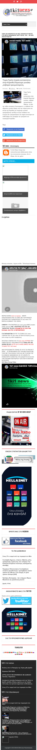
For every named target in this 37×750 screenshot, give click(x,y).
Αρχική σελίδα (17, 263)
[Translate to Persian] (25, 652)
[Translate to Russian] (33, 652)
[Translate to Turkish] (7, 652)
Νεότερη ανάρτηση (7, 263)
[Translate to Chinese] (11, 652)
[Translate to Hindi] (17, 652)
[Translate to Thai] (19, 654)
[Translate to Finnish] (15, 652)
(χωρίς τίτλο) (6, 583)
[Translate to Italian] (21, 652)
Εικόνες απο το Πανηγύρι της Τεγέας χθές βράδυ (17, 667)
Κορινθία (20, 88)
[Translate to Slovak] (15, 654)
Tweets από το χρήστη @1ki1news (12, 596)
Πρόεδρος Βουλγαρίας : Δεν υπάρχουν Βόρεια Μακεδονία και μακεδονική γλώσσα (16, 733)
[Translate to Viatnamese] (21, 654)
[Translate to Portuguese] (29, 652)
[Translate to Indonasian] (19, 652)
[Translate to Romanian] (31, 652)
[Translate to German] (6, 652)
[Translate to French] (4, 652)
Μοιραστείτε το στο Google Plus (16, 140)
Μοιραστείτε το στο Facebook (15, 129)
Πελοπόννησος (26, 88)
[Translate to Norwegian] (27, 652)
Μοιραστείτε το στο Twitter (14, 135)
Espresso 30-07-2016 (8, 671)
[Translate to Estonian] (13, 652)
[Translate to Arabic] (9, 652)
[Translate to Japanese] (23, 652)
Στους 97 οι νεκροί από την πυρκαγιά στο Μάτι (17, 556)
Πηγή (4, 125)
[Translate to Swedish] (17, 654)
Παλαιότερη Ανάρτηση (29, 263)
